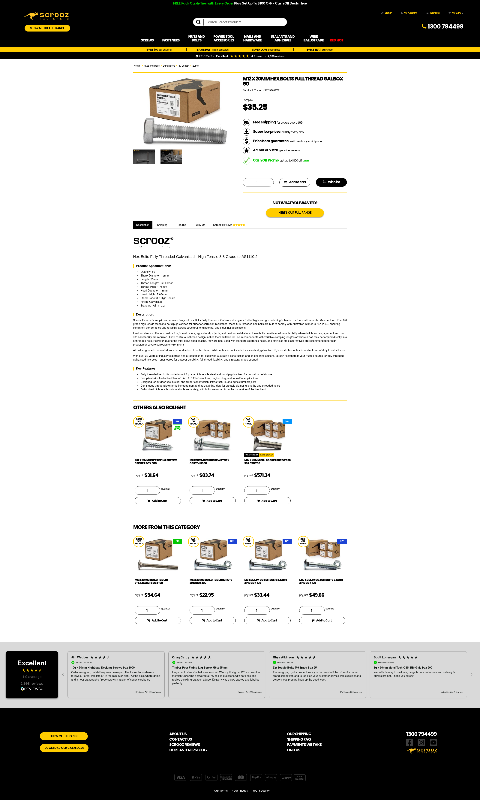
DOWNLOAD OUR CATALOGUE (64, 748)
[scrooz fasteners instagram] (421, 742)
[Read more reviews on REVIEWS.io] (32, 689)
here (306, 160)
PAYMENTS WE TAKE (304, 745)
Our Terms (221, 791)
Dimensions (169, 65)
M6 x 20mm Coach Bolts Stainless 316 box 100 (151, 582)
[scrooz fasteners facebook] (409, 742)
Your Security (261, 791)
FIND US (293, 750)
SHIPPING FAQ (299, 739)
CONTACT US (180, 739)
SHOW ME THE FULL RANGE (47, 28)
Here (303, 3)
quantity (165, 489)
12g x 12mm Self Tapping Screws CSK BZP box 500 (156, 462)
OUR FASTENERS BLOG (188, 750)
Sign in (388, 12)
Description (142, 225)
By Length (183, 65)
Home (137, 65)
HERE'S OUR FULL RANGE (294, 212)
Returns (181, 225)
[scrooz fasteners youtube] (433, 742)
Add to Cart (159, 500)
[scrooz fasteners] (46, 16)
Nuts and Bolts (152, 65)
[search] (200, 22)
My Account (410, 12)
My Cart (457, 12)
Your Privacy (240, 791)
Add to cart (297, 182)
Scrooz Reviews (223, 225)
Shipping (162, 225)
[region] (267, 675)
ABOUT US (178, 734)
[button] (63, 674)
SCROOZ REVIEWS (184, 745)
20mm (196, 65)
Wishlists (435, 12)
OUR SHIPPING (299, 734)
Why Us (200, 225)
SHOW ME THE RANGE (64, 736)
